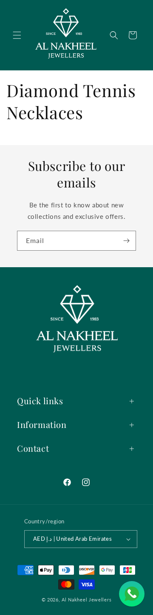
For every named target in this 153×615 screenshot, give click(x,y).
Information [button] (42, 424)
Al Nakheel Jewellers (86, 599)
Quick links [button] (40, 400)
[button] (17, 35)
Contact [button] (33, 448)
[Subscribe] (126, 241)
